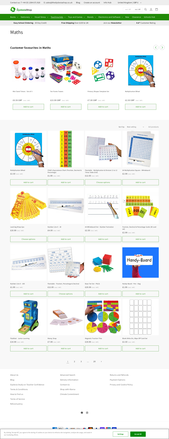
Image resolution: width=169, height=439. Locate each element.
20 (94, 361)
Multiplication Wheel (132, 91)
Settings (121, 434)
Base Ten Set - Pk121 (92, 284)
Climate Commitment (69, 394)
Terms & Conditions (19, 389)
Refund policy (16, 404)
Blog (78, 2)
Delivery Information (69, 379)
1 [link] (67, 361)
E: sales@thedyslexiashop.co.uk (58, 2)
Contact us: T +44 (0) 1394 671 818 (25, 2)
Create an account (92, 2)
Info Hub (107, 2)
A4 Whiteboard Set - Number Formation (99, 227)
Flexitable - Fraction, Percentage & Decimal (63, 284)
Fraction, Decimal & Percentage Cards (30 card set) (139, 228)
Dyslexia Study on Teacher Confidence (27, 384)
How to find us (16, 394)
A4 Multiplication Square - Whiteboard (136, 170)
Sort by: (122, 127)
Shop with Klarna (67, 389)
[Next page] (101, 361)
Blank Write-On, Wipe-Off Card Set (134, 338)
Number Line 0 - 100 (17, 284)
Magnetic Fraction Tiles (93, 338)
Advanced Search (67, 375)
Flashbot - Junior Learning (20, 338)
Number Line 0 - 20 (54, 227)
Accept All (138, 434)
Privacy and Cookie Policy (121, 384)
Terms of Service (17, 399)
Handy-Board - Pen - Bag (131, 284)
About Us (14, 375)
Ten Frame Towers (56, 91)
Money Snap (52, 338)
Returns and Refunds (119, 375)
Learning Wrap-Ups (17, 227)
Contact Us (65, 384)
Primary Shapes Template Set (98, 91)
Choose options (103, 182)
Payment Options (117, 379)
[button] (14, 17)
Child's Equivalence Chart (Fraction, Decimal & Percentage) (65, 171)
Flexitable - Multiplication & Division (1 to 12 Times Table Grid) (101, 171)
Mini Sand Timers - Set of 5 (22, 91)
